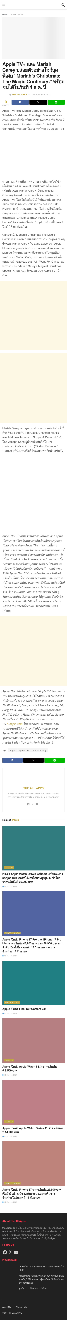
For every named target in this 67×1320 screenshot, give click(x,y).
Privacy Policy (22, 1306)
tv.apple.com (14, 724)
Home (4, 14)
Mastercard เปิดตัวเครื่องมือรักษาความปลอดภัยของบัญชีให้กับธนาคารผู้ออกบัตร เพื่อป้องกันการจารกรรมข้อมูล (41, 1279)
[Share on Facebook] (20, 102)
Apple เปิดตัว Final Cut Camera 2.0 (23, 1009)
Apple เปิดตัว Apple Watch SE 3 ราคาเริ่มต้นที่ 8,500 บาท (29, 1068)
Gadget (9, 867)
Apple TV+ (24, 750)
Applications (12, 1002)
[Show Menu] (3, 4)
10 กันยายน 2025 (10, 956)
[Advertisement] (33, 315)
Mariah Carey (39, 750)
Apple (12, 750)
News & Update (16, 14)
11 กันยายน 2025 (10, 886)
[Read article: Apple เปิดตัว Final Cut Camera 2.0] (33, 983)
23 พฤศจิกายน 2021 (41, 94)
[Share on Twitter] (38, 102)
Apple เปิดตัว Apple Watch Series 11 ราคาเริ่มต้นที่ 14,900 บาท (32, 1130)
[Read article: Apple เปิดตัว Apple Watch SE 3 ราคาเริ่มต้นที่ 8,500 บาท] (33, 1040)
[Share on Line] (56, 102)
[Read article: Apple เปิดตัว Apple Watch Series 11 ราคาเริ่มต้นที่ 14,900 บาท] (33, 1102)
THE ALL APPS (19, 94)
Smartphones (12, 933)
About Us (6, 1306)
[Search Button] (63, 4)
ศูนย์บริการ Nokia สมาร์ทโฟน (33, 1288)
